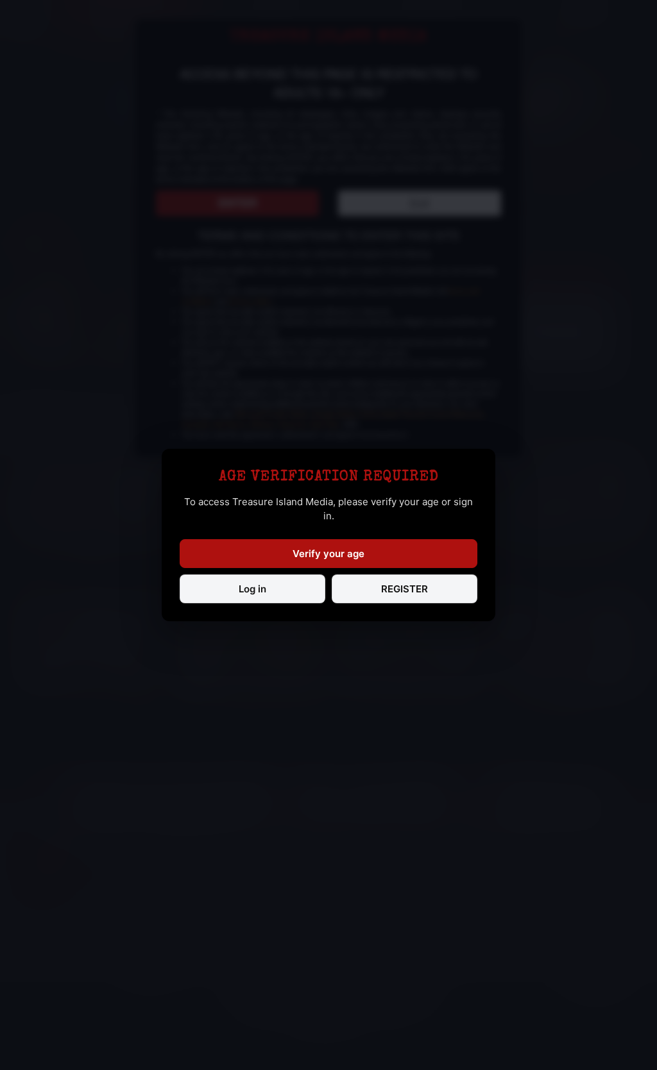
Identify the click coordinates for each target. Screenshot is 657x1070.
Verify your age (328, 554)
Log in (252, 589)
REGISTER (404, 589)
